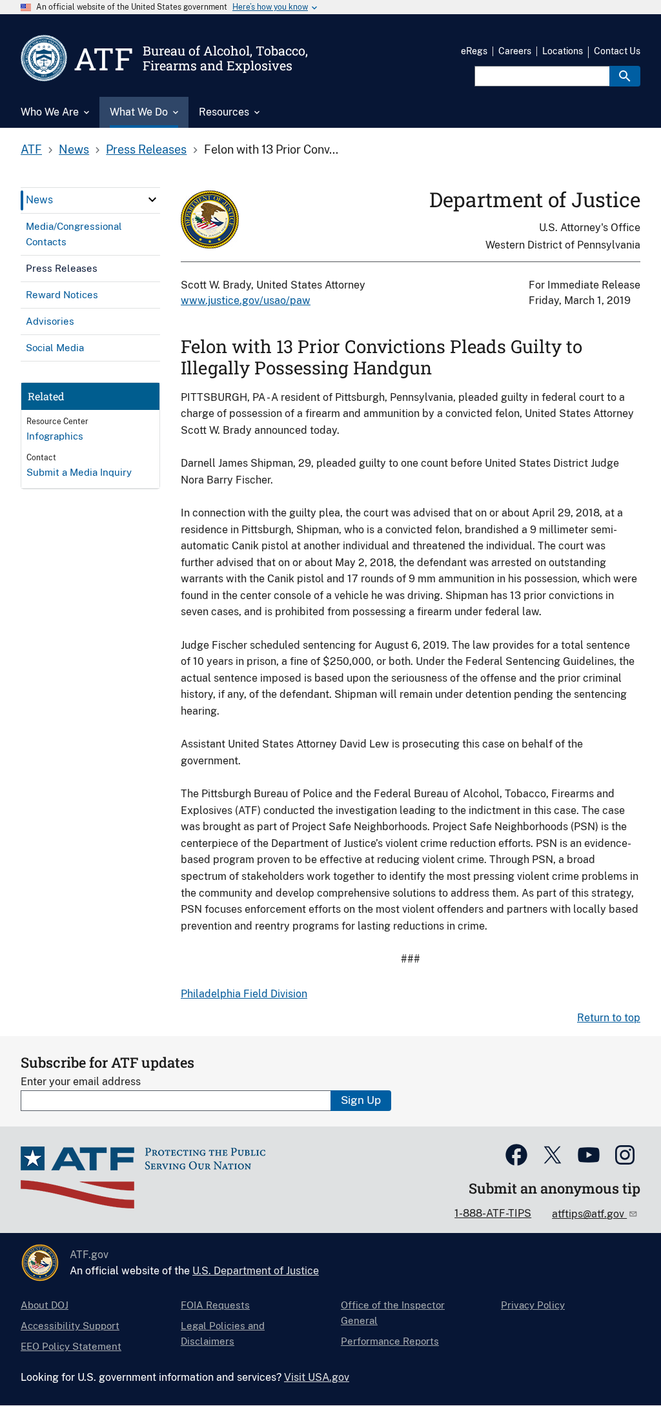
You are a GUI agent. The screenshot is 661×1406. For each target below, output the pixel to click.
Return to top (608, 1018)
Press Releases (146, 149)
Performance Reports (390, 1341)
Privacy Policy (533, 1304)
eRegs (474, 51)
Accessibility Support (70, 1325)
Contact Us (617, 51)
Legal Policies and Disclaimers (223, 1333)
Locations (562, 51)
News (74, 149)
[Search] (624, 76)
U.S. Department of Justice (255, 1271)
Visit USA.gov (316, 1377)
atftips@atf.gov (589, 1214)
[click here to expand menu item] (152, 199)
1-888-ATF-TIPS (492, 1213)
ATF (31, 149)
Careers (514, 51)
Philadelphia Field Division (244, 994)
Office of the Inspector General (393, 1312)
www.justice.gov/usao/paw (245, 300)
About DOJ (44, 1304)
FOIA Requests (215, 1304)
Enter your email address (81, 1081)
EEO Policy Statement (71, 1346)
